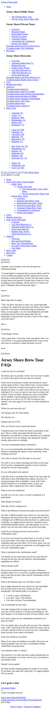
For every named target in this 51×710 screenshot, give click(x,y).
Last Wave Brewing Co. (22, 70)
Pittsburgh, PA (18, 153)
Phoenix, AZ (17, 151)
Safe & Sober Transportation (32, 94)
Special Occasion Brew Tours (29, 205)
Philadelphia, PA (18, 148)
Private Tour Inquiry (20, 43)
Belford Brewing (19, 65)
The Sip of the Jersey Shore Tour (25, 19)
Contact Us (25, 106)
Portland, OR (17, 156)
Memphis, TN (17, 137)
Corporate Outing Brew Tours (29, 208)
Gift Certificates (27, 48)
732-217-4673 (10, 690)
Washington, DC (18, 165)
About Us (10, 87)
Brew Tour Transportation (22, 243)
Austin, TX (16, 115)
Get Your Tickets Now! (30, 46)
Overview (16, 29)
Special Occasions (19, 36)
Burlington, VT (18, 125)
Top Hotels (16, 248)
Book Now (11, 253)
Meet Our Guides (27, 91)
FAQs (8, 215)
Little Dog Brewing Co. (21, 73)
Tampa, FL (16, 163)
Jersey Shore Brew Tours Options (20, 182)
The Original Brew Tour (22, 17)
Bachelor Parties (18, 32)
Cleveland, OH (18, 134)
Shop (22, 103)
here (8, 517)
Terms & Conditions (32, 707)
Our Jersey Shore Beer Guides (24, 246)
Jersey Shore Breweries (16, 220)
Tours (8, 7)
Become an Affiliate (28, 96)
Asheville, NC (17, 113)
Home (8, 179)
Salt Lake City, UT (19, 158)
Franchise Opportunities (30, 99)
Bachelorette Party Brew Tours (29, 203)
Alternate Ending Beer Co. (23, 63)
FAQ (8, 82)
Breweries (10, 51)
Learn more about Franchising (13, 697)
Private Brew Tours (20, 196)
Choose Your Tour (24, 186)
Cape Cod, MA (18, 130)
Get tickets (5, 688)
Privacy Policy (16, 707)
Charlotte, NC (17, 132)
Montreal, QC (17, 141)
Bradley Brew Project (20, 68)
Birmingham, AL (19, 120)
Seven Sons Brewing (20, 75)
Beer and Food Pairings (21, 241)
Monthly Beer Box (14, 84)
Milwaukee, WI (18, 139)
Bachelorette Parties (20, 34)
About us (10, 236)
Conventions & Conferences (23, 41)
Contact (9, 255)
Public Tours (17, 184)
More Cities (11, 108)
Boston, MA (17, 122)
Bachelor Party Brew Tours (28, 201)
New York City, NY (20, 146)
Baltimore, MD (18, 118)
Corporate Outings (19, 39)
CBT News (25, 101)
